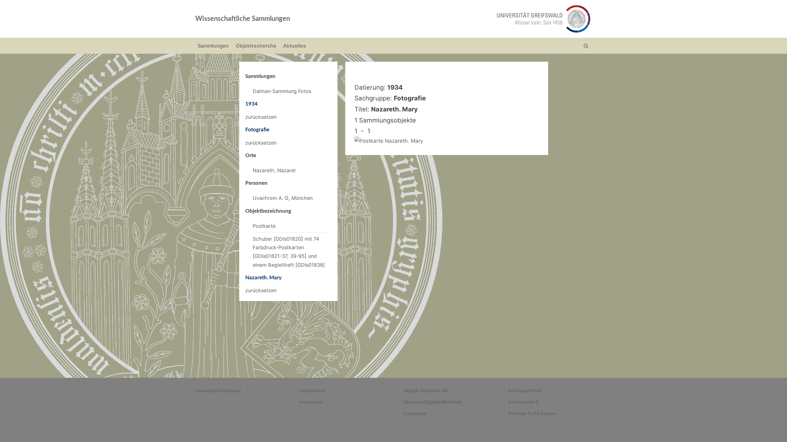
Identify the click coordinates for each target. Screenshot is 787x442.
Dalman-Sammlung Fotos (282, 91)
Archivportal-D (523, 402)
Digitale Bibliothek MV (426, 390)
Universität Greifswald (218, 390)
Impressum (311, 402)
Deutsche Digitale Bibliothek (432, 402)
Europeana (415, 413)
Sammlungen (213, 46)
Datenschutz (312, 390)
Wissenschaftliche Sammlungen (242, 18)
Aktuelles (294, 46)
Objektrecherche (256, 46)
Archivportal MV (525, 390)
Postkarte (264, 226)
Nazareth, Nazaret (274, 170)
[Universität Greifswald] (481, 19)
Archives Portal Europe (532, 413)
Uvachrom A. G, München (283, 198)
